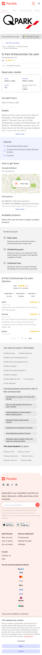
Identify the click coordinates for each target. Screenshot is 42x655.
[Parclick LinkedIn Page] (7, 484)
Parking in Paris (9, 452)
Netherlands (11, 46)
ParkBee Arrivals (9, 353)
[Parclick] (9, 3)
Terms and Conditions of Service (15, 614)
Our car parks (7, 544)
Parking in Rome (27, 456)
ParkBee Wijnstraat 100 (11, 379)
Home (3, 46)
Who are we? (7, 537)
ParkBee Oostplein (10, 366)
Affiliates (21, 544)
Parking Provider (25, 541)
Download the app (32, 36)
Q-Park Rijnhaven (9, 383)
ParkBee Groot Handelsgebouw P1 (15, 357)
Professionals (23, 537)
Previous (13, 338)
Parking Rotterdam (22, 46)
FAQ (3, 559)
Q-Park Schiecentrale (10, 48)
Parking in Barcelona (10, 456)
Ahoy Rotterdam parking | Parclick (18, 433)
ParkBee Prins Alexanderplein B (14, 370)
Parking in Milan (26, 460)
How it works (7, 541)
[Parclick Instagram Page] (3, 484)
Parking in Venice (24, 452)
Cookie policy (28, 636)
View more (19, 134)
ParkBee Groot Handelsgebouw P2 (15, 362)
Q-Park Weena (28, 379)
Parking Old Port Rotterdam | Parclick (19, 428)
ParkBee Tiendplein (10, 375)
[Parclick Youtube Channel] (16, 484)
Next (30, 338)
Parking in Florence (10, 460)
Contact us (6, 555)
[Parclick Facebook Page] (12, 484)
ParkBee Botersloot (25, 353)
